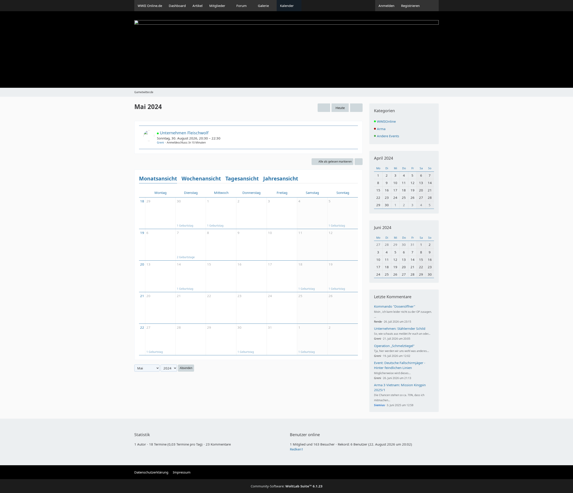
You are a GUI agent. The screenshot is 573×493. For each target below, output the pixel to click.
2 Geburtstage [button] (186, 257)
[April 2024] (324, 107)
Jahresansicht (280, 178)
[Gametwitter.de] (286, 49)
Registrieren (410, 5)
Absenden (186, 368)
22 (142, 327)
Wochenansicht (201, 178)
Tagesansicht (242, 178)
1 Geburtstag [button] (185, 225)
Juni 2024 (382, 227)
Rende (378, 322)
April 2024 (383, 158)
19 (142, 232)
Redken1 (296, 449)
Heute (340, 107)
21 (142, 296)
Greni (160, 142)
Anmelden (386, 5)
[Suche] (431, 5)
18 (142, 201)
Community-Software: (287, 486)
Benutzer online (305, 434)
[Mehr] (359, 161)
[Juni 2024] (356, 107)
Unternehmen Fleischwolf (184, 132)
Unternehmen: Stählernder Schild (399, 328)
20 (142, 264)
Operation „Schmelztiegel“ (394, 345)
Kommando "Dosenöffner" (394, 306)
